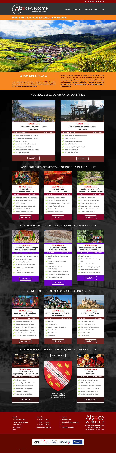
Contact (102, 9)
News (95, 9)
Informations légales (68, 427)
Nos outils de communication (70, 422)
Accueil (67, 9)
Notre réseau (88, 9)
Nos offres (77, 9)
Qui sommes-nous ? (19, 419)
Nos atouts (17, 424)
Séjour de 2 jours (44, 419)
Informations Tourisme (44, 427)
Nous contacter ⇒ (58, 355)
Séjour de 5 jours (44, 424)
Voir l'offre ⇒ (33, 158)
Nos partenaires (66, 419)
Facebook (91, 1)
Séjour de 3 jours (44, 422)
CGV (63, 424)
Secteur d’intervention (21, 422)
